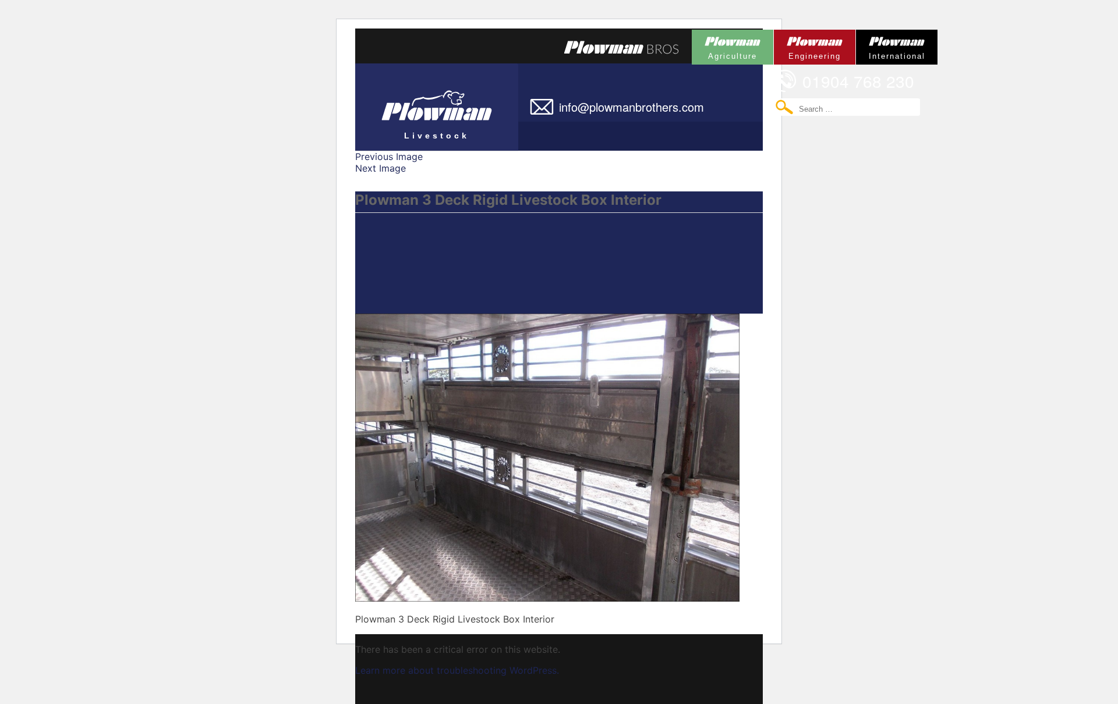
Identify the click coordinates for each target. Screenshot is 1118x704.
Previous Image (389, 156)
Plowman (724, 45)
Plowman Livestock (412, 101)
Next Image (380, 168)
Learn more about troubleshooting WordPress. (457, 670)
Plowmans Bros (621, 47)
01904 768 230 (858, 81)
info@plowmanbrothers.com (631, 106)
